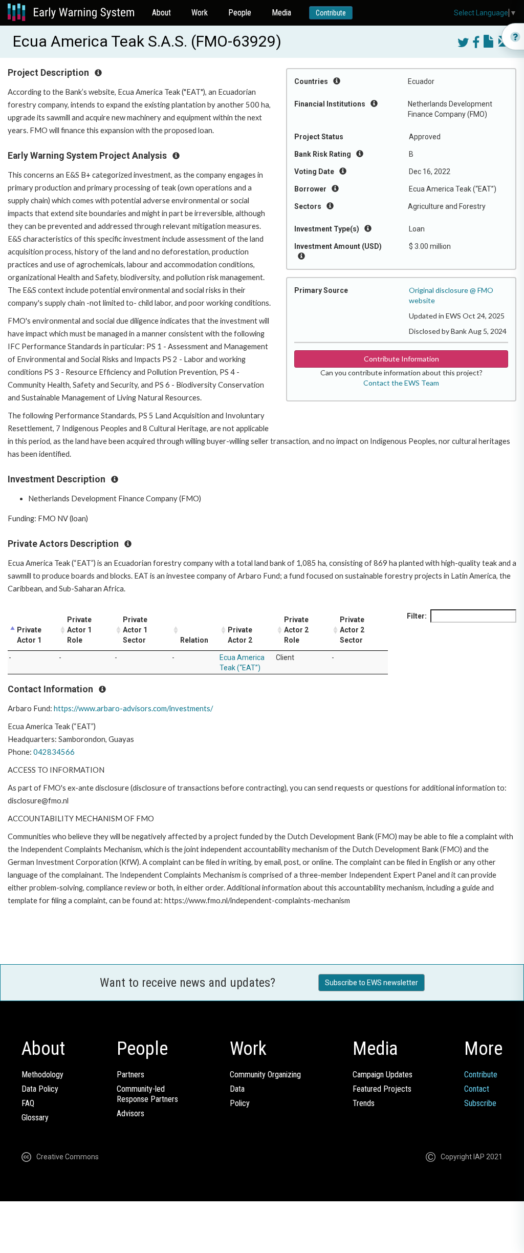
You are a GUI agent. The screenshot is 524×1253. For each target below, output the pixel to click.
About (161, 12)
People (239, 12)
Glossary (35, 1117)
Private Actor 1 (29, 635)
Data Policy (39, 1089)
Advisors (130, 1113)
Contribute (331, 13)
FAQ (27, 1103)
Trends (364, 1103)
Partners (130, 1074)
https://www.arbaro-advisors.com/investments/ (133, 708)
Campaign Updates (382, 1074)
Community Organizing (265, 1074)
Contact (476, 1089)
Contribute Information (401, 358)
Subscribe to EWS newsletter (371, 983)
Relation (194, 640)
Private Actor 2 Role (296, 629)
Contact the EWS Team (401, 382)
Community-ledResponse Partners (147, 1094)
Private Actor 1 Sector (135, 629)
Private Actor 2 (240, 635)
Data (237, 1089)
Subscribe (480, 1103)
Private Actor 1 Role (79, 629)
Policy (240, 1103)
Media (281, 12)
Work (199, 12)
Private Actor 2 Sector (352, 629)
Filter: (417, 616)
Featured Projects (382, 1089)
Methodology (42, 1074)
